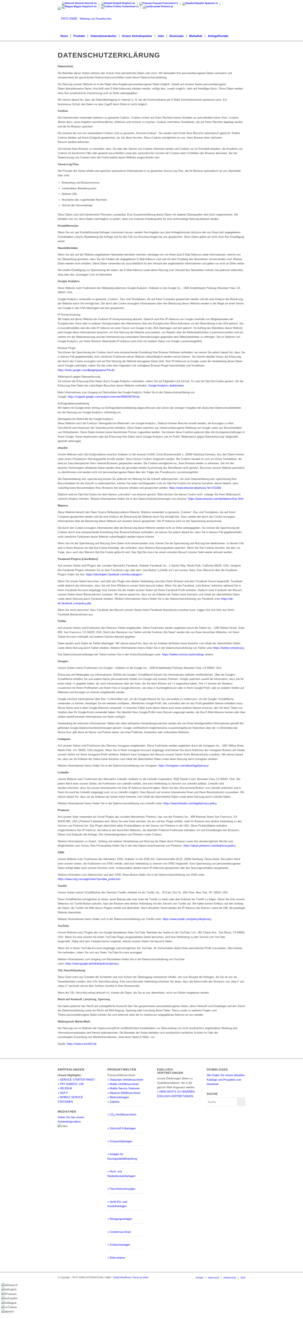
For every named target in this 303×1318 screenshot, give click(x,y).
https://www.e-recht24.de (81, 1043)
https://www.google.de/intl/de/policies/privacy (92, 963)
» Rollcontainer (116, 1257)
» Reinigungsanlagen (119, 1218)
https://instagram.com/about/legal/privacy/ (184, 765)
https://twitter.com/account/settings (183, 654)
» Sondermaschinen (119, 1231)
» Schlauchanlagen (118, 1244)
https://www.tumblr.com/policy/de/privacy (187, 919)
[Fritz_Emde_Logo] (94, 19)
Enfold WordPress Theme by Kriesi (130, 1277)
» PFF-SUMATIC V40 (70, 1084)
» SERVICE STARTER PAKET (76, 1079)
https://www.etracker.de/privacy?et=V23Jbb (195, 487)
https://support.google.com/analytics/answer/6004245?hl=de (104, 396)
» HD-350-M (65, 1088)
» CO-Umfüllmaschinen (121, 1114)
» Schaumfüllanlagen (119, 1141)
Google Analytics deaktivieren (166, 385)
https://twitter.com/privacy (228, 647)
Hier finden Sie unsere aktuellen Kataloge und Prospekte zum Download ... (226, 1080)
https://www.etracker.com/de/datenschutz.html (215, 498)
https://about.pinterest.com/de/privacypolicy (209, 845)
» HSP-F (63, 1092)
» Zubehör (113, 1101)
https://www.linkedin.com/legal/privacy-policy (190, 803)
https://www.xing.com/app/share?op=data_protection (89, 879)
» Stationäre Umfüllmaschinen (125, 1079)
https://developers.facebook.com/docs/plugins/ (114, 574)
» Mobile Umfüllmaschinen (123, 1084)
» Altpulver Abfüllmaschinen (123, 1092)
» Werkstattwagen (118, 1097)
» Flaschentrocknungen (121, 1188)
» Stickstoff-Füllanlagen (121, 1128)
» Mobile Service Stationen (123, 1088)
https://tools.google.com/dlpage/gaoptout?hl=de (86, 370)
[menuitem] (64, 36)
